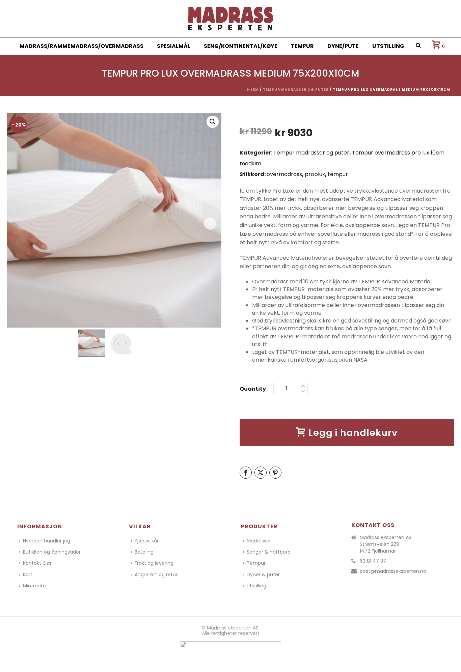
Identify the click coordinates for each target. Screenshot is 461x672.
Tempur (302, 46)
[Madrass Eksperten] (230, 18)
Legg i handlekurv (353, 432)
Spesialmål (173, 46)
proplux (315, 174)
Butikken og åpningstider (52, 552)
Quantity (253, 389)
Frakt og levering (154, 563)
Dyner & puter (263, 574)
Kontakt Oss (37, 563)
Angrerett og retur (156, 574)
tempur (338, 174)
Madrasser (259, 540)
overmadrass (284, 174)
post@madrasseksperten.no (393, 571)
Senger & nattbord (269, 552)
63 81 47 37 (373, 561)
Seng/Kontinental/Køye (240, 46)
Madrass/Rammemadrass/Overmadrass (81, 46)
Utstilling (388, 46)
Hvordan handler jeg (46, 540)
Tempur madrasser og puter (296, 89)
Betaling (144, 552)
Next (210, 223)
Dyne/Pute (343, 46)
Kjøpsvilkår (147, 540)
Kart (27, 574)
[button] (213, 122)
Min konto (34, 585)
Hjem (253, 89)
